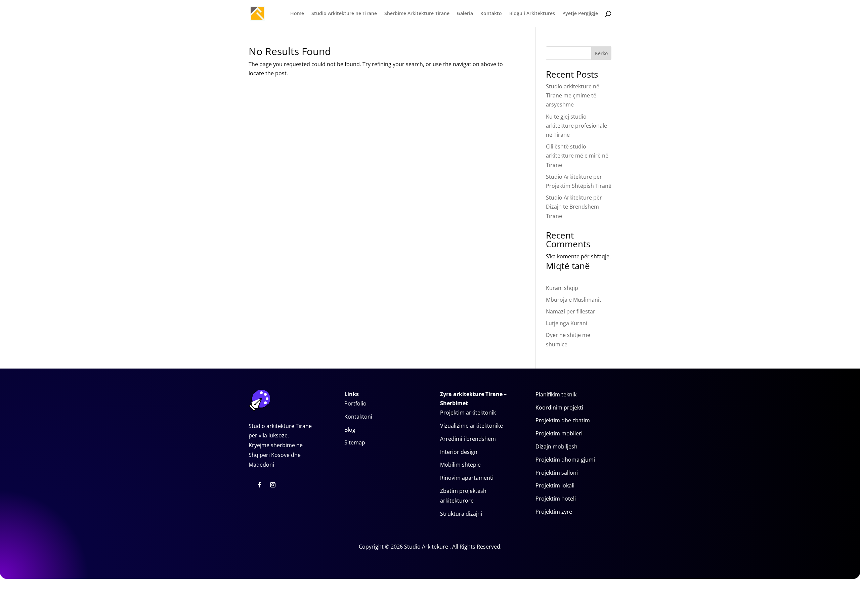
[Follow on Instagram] (272, 484)
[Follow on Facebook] (259, 484)
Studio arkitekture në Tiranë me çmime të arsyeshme (572, 95)
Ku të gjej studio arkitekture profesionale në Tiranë (576, 125)
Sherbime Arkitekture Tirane (416, 13)
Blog (349, 429)
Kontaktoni (358, 416)
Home (297, 13)
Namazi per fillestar (570, 311)
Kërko (601, 53)
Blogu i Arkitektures (532, 13)
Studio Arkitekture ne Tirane (344, 13)
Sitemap (354, 442)
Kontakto (491, 13)
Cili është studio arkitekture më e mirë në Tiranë (577, 155)
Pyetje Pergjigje (580, 13)
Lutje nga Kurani (566, 323)
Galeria (465, 13)
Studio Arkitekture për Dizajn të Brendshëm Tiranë (574, 206)
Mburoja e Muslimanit (573, 299)
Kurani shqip (562, 288)
